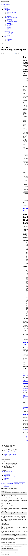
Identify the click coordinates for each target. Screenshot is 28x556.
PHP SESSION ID (6, 503)
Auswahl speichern (5, 550)
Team (8, 15)
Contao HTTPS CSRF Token (9, 495)
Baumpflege (9, 27)
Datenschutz (9, 39)
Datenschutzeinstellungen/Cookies (15, 483)
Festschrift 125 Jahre (11, 12)
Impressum (9, 37)
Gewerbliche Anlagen (12, 21)
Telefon (26, 185)
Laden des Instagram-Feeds (8, 542)
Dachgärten (9, 20)
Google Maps (5, 511)
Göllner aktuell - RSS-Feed (10, 454)
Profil (8, 13)
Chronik (8, 10)
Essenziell (4, 491)
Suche (8, 40)
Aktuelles (6, 8)
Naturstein (9, 23)
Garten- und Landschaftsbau (10, 17)
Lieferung (9, 29)
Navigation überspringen (6, 4)
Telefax (26, 189)
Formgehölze (10, 32)
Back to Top (6, 486)
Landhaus (9, 25)
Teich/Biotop (10, 24)
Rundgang (9, 16)
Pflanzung (9, 28)
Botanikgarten (7, 31)
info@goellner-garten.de (9, 452)
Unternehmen (7, 9)
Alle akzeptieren (14, 550)
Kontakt (5, 36)
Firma (24, 172)
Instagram (4, 533)
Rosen (8, 35)
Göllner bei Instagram (9, 455)
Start (5, 6)
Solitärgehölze (10, 33)
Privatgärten (9, 19)
